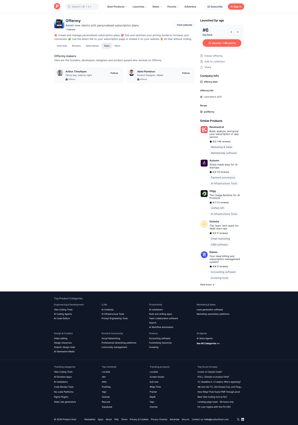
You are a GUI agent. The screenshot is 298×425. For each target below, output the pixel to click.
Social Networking (111, 338)
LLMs (104, 304)
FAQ (116, 419)
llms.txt (185, 419)
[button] (117, 45)
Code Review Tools (63, 386)
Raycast (106, 401)
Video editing (60, 338)
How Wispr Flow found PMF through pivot (219, 391)
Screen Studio (157, 376)
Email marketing (220, 238)
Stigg (212, 190)
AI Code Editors (62, 318)
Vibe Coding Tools (63, 309)
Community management (114, 347)
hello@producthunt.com (216, 419)
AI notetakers (156, 309)
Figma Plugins (61, 396)
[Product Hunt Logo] (57, 6)
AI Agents (202, 333)
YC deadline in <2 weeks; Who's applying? (219, 381)
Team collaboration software (163, 318)
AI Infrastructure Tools (224, 183)
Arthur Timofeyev (76, 71)
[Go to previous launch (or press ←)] (231, 32)
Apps (100, 419)
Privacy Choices (159, 419)
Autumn (214, 160)
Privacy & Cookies (139, 419)
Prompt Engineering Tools (115, 318)
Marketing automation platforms (213, 314)
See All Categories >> (208, 343)
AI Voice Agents (205, 338)
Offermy (71, 79)
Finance (153, 333)
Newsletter (89, 419)
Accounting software (223, 271)
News (156, 6)
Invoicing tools (219, 277)
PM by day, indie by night (79, 75)
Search (152, 322)
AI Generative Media (64, 351)
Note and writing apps (160, 314)
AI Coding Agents (63, 314)
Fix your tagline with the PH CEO (214, 406)
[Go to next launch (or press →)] (238, 32)
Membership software (224, 152)
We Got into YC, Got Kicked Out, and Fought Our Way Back (220, 387)
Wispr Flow (155, 386)
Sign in (238, 6)
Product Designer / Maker (150, 75)
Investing (153, 347)
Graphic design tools (64, 347)
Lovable (106, 371)
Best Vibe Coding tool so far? (212, 396)
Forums (171, 6)
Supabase (107, 406)
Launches (138, 6)
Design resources (63, 342)
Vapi (104, 391)
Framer (153, 391)
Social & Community (112, 333)
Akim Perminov (146, 71)
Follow (114, 73)
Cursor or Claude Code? (210, 371)
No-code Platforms (63, 391)
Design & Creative (63, 333)
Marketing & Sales (221, 147)
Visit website (184, 24)
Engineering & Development (69, 304)
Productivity (155, 304)
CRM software (219, 244)
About (109, 419)
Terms (124, 419)
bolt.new (154, 381)
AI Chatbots (108, 309)
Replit (152, 396)
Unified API (217, 208)
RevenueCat (216, 127)
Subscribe (217, 6)
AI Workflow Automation (161, 327)
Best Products (116, 6)
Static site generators (65, 401)
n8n (104, 376)
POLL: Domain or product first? (213, 376)
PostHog (106, 386)
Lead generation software (210, 309)
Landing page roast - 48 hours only (216, 401)
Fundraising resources (160, 342)
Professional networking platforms (119, 342)
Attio (104, 381)
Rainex (213, 252)
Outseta (214, 221)
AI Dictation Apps (63, 376)
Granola (106, 396)
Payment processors (223, 177)
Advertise (190, 6)
